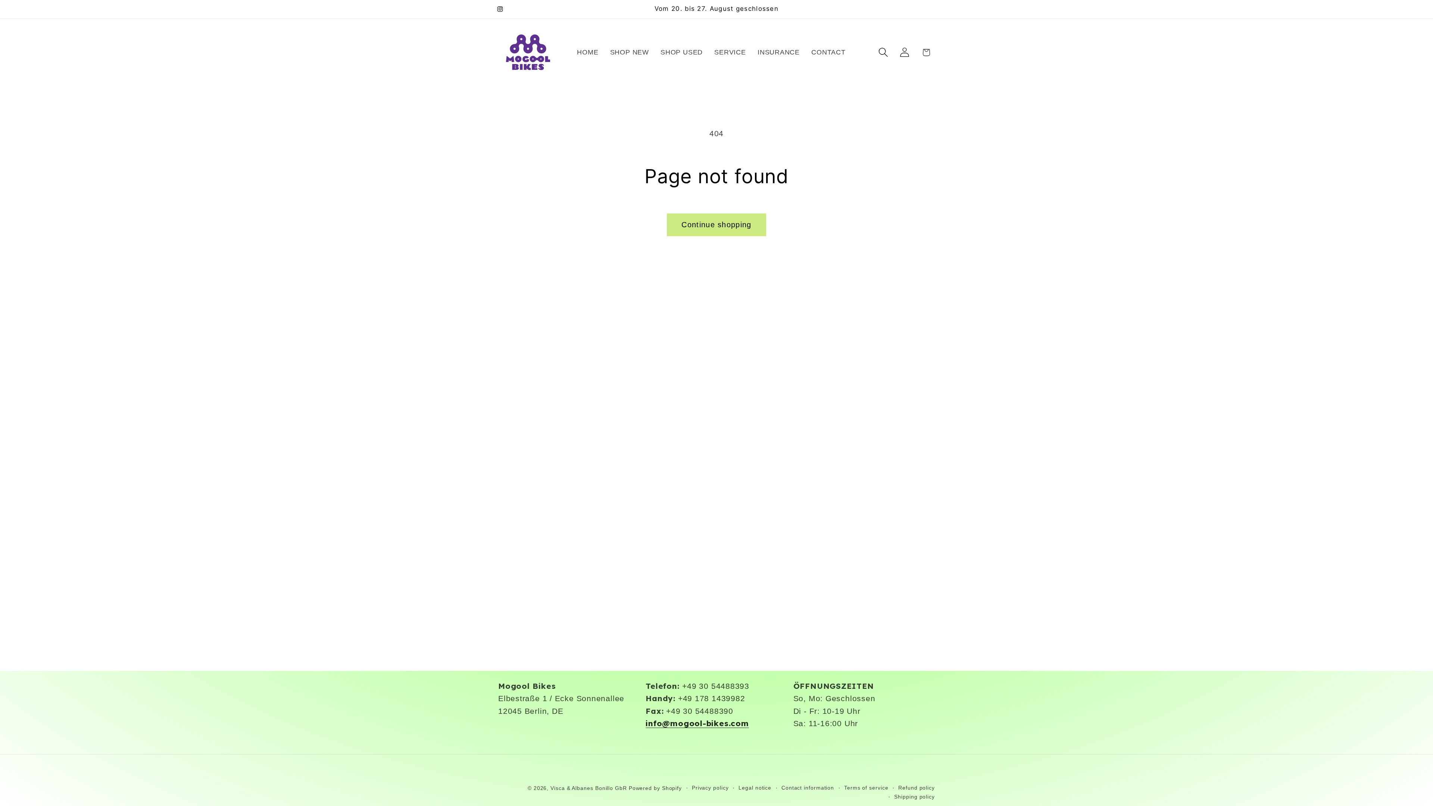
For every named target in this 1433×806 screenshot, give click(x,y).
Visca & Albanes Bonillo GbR (588, 788)
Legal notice (755, 788)
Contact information (807, 788)
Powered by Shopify (655, 788)
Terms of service (866, 788)
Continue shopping (716, 225)
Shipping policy (914, 797)
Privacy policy (710, 788)
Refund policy (916, 788)
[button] (883, 52)
